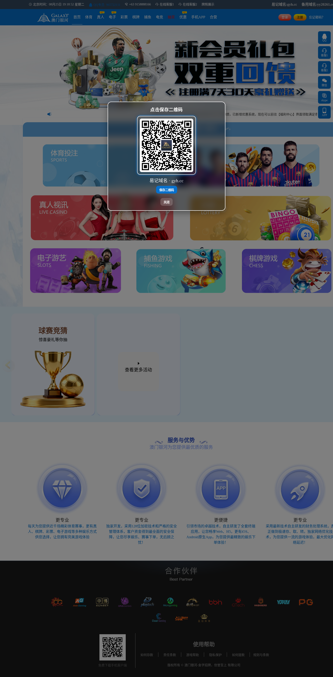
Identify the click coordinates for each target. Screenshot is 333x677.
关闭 (166, 202)
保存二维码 (166, 189)
